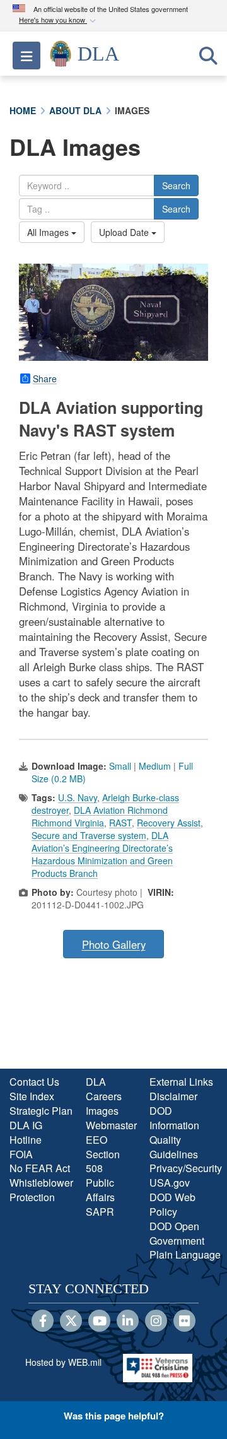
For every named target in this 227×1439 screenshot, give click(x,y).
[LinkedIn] (128, 1321)
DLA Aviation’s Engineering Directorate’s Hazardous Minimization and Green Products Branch (102, 854)
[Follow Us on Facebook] (43, 1321)
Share (45, 378)
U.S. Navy (77, 797)
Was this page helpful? (114, 1416)
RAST (120, 822)
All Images (49, 232)
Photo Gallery (114, 944)
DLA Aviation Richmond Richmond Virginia (100, 816)
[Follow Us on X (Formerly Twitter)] (71, 1321)
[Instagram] (156, 1321)
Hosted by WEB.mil (63, 1362)
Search (176, 185)
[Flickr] (184, 1321)
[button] (58, 20)
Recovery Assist (169, 822)
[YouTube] (99, 1321)
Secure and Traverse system (89, 835)
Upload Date (125, 232)
